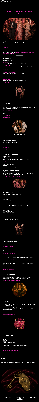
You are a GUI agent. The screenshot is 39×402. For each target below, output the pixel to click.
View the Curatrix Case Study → (8, 266)
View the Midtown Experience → (8, 246)
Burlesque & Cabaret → (7, 115)
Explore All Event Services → (7, 82)
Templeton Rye (8, 53)
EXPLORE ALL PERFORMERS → (8, 110)
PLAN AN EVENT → (6, 47)
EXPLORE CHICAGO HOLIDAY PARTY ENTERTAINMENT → (13, 280)
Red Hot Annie (3, 365)
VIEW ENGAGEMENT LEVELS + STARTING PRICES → (12, 176)
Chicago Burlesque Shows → (8, 144)
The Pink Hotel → (6, 147)
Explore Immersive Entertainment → (9, 314)
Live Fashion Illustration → (7, 117)
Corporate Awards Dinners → (8, 65)
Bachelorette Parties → (7, 79)
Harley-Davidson (19, 52)
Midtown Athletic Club (26, 52)
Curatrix (13, 53)
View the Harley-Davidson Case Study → (9, 253)
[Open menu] (3, 4)
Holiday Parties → (6, 76)
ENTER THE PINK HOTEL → (7, 312)
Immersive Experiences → (7, 149)
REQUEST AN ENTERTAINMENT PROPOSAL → (11, 350)
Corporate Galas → (6, 62)
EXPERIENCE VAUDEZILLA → (8, 50)
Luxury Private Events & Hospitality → (9, 72)
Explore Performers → (6, 161)
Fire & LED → (5, 116)
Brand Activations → (6, 69)
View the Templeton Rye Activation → (9, 259)
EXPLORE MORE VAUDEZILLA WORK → (9, 269)
